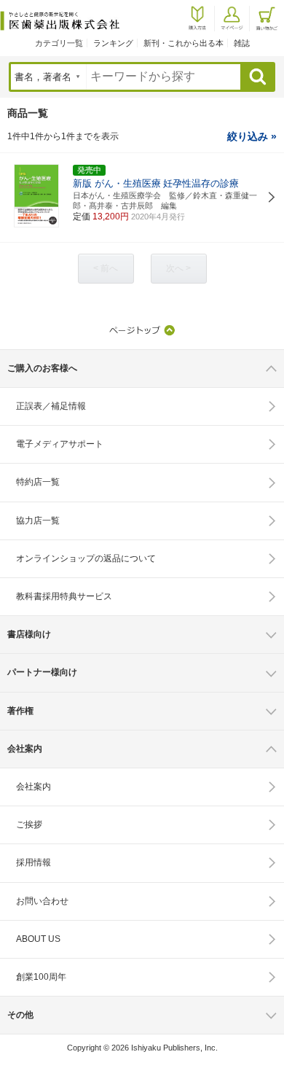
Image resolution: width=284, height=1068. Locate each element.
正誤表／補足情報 (51, 406)
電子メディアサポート (59, 444)
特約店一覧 (38, 482)
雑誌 (242, 43)
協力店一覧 (38, 520)
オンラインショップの (86, 558)
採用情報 (33, 862)
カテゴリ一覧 (59, 43)
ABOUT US (38, 939)
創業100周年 (41, 977)
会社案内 (33, 786)
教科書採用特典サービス (64, 596)
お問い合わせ (42, 901)
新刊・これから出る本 (183, 43)
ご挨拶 (29, 824)
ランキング (113, 43)
